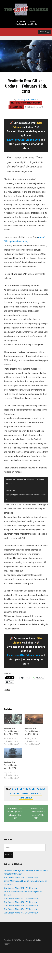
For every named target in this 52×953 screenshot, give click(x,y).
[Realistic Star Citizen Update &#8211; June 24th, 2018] (13, 719)
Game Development (20, 793)
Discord (32, 21)
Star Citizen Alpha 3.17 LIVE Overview (21, 899)
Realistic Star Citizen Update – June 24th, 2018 (11, 731)
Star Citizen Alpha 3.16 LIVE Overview (21, 902)
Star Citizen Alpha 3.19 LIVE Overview (21, 877)
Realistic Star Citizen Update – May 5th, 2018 (11, 765)
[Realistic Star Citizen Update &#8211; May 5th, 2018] (13, 753)
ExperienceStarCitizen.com (23, 139)
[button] (44, 32)
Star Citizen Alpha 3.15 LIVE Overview (21, 906)
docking (41, 789)
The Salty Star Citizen (26, 99)
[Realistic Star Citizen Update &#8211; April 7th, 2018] (34, 719)
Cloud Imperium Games (24, 789)
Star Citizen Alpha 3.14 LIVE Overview (21, 909)
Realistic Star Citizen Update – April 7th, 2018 (32, 731)
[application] (26, 489)
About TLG (21, 21)
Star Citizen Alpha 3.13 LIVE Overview (21, 913)
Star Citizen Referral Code (26, 24)
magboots (36, 793)
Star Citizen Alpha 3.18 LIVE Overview (21, 888)
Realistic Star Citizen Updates (25, 103)
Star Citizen (16, 107)
